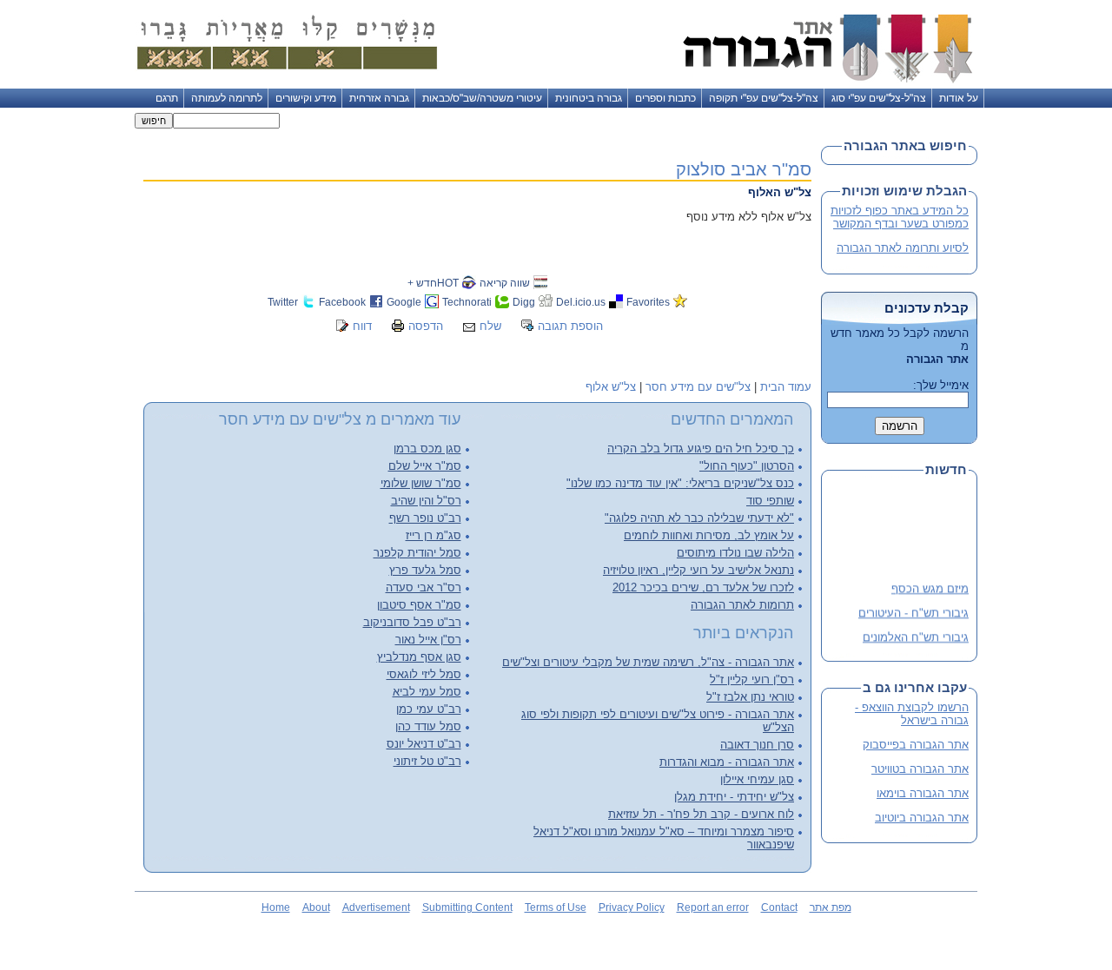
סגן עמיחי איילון (757, 779)
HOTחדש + (433, 282)
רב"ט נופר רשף (425, 518)
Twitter (283, 301)
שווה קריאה (505, 282)
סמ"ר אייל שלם (424, 465)
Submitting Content (467, 907)
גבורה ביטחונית (588, 98)
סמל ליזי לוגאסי (424, 674)
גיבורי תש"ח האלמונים (916, 634)
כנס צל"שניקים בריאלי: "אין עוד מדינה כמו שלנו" (680, 483)
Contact (779, 907)
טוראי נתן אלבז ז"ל (750, 696)
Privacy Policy (632, 907)
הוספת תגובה (570, 326)
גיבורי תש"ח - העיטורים (913, 610)
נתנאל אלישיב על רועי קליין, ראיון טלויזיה (698, 570)
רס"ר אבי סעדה (423, 587)
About (316, 907)
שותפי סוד (770, 500)
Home (275, 907)
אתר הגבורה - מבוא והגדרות (726, 762)
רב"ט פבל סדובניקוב (412, 622)
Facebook (342, 301)
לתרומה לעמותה (226, 98)
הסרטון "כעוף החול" (746, 465)
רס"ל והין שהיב (426, 500)
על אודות (958, 98)
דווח (362, 326)
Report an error (713, 907)
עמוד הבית (785, 386)
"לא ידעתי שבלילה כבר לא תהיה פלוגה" (699, 518)
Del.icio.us (581, 301)
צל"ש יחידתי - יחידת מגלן (734, 796)
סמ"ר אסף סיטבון (419, 604)
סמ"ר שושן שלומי (421, 483)
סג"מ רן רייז (433, 535)
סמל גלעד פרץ (425, 570)
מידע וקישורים (305, 98)
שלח (490, 326)
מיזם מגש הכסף (930, 586)
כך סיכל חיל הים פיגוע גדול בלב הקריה (700, 448)
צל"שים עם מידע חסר (698, 386)
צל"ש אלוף (611, 386)
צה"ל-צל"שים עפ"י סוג (878, 98)
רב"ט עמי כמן (428, 709)
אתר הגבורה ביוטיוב (922, 817)
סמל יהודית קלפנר (417, 552)
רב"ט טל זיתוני (427, 761)
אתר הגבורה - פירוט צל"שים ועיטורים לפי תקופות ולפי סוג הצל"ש (657, 721)
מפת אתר (830, 907)
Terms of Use (555, 907)
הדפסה (425, 326)
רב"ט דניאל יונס (424, 743)
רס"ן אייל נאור (428, 639)
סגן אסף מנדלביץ (419, 656)
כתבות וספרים (665, 98)
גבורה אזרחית (379, 98)
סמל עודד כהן (428, 726)
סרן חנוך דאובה (757, 744)
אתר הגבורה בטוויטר (920, 768)
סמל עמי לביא (427, 691)
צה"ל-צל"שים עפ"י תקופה (763, 98)
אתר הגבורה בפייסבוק (916, 744)
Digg (524, 301)
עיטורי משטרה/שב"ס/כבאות (482, 98)
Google (404, 301)
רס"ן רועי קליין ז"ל (752, 679)
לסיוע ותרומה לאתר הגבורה (903, 247)
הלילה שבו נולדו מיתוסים (735, 552)
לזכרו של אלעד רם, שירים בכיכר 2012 (703, 587)
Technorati (467, 301)
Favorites (648, 301)
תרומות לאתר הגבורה (742, 604)
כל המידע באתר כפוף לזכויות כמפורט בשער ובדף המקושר (900, 217)
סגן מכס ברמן (427, 448)
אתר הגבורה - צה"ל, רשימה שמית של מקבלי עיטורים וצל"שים (648, 662)
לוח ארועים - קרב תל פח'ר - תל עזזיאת (701, 814)
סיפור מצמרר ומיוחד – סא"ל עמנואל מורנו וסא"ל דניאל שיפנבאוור (663, 838)
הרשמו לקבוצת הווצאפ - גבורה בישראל (912, 714)
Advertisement (376, 907)
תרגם (167, 98)
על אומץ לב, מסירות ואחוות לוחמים (709, 535)
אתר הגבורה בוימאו (923, 793)
